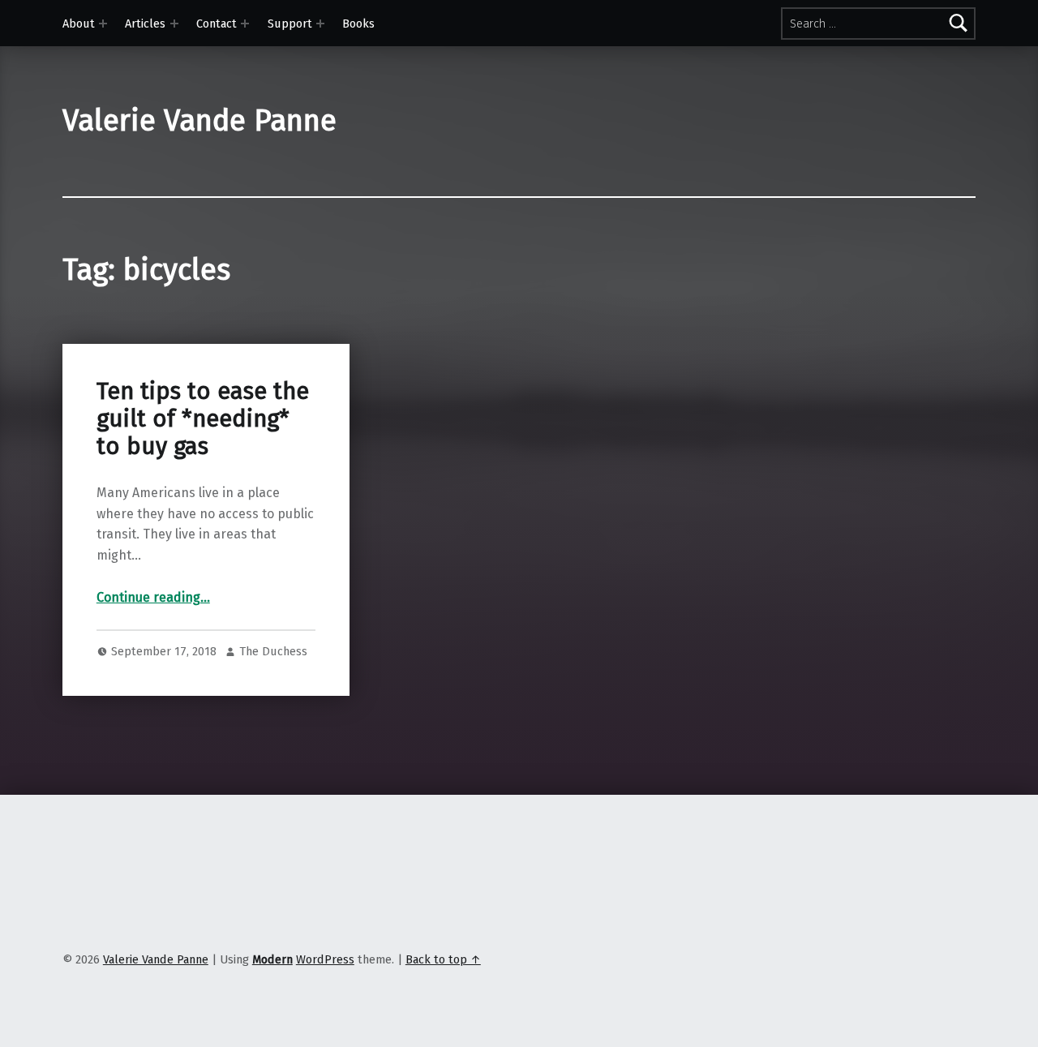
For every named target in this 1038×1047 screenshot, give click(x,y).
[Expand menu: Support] (320, 23)
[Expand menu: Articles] (174, 23)
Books (358, 23)
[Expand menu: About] (103, 23)
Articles (145, 23)
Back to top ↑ (443, 959)
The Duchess (273, 651)
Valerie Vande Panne (199, 121)
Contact (216, 23)
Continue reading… (153, 597)
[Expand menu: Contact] (245, 23)
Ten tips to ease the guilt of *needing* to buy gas (203, 419)
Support (290, 23)
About (78, 23)
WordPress (325, 959)
